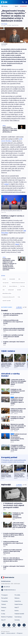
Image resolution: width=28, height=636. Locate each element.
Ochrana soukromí (10, 633)
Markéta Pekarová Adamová (18, 282)
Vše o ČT (3, 620)
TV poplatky (4, 601)
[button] (14, 202)
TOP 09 (4, 286)
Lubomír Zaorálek (7, 300)
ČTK (2, 23)
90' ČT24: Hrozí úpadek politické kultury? (10, 210)
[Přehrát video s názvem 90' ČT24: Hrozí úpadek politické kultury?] (14, 202)
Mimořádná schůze (7, 293)
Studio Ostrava (18, 604)
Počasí (3, 610)
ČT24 (4, 23)
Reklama (17, 598)
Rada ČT (17, 607)
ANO (19, 279)
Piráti (19, 297)
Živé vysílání (4, 598)
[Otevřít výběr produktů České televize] (26, 2)
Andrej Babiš (12, 279)
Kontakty (17, 620)
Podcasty (3, 607)
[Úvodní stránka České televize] (7, 577)
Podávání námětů (19, 613)
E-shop (3, 613)
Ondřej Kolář (11, 290)
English (3, 633)
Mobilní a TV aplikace (6, 617)
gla (6, 23)
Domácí (4, 279)
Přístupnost (19, 633)
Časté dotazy (18, 617)
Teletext (3, 604)
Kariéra (17, 610)
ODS (4, 290)
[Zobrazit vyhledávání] (23, 2)
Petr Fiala (22, 286)
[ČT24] (4, 2)
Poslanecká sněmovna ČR (8, 297)
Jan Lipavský (5, 282)
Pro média (17, 595)
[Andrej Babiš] (14, 35)
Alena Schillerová (13, 286)
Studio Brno (18, 601)
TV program (4, 595)
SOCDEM (19, 290)
